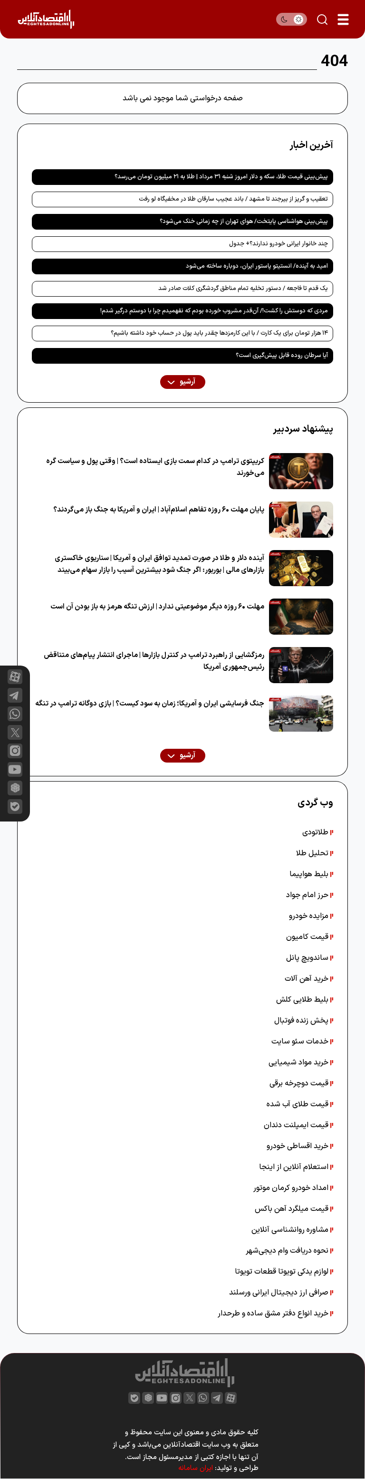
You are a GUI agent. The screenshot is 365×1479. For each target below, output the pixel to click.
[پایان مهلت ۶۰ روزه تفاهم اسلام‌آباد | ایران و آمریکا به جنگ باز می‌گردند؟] (301, 520)
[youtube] (15, 769)
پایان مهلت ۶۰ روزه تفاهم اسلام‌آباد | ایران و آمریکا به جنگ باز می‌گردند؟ (158, 509)
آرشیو (186, 382)
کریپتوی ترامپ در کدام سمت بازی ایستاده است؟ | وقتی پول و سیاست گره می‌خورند (155, 467)
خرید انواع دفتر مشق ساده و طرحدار (274, 1313)
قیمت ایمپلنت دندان (297, 1125)
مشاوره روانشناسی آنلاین (290, 1230)
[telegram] (15, 695)
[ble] (15, 806)
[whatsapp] (15, 713)
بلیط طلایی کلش (303, 999)
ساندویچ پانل (308, 958)
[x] (15, 732)
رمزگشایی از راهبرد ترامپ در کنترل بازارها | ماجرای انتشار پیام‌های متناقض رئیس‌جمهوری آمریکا (154, 661)
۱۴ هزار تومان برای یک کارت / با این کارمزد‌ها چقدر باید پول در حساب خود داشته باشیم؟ (219, 333)
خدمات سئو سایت (300, 1041)
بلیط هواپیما (309, 874)
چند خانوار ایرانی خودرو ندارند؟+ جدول (278, 244)
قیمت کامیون (308, 937)
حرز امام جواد (308, 895)
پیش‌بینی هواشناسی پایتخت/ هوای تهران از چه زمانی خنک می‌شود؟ (244, 221)
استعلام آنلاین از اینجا (294, 1167)
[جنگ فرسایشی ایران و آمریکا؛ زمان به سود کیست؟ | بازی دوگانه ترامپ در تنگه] (301, 714)
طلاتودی (316, 832)
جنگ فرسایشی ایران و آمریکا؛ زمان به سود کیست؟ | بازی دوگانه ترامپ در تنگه (149, 703)
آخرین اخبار (311, 145)
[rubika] (15, 788)
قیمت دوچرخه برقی (299, 1083)
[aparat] (15, 676)
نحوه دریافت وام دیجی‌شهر (288, 1251)
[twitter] (189, 1398)
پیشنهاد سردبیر (303, 429)
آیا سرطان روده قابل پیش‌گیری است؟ (282, 355)
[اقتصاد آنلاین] (46, 19)
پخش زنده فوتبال (302, 1020)
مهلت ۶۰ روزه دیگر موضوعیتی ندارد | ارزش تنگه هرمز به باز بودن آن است (157, 606)
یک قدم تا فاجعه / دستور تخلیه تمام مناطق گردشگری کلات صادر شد (243, 288)
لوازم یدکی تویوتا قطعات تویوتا (282, 1271)
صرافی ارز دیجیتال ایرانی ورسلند (279, 1292)
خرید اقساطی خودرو (298, 1146)
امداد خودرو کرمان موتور (291, 1188)
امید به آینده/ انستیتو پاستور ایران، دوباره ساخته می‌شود (257, 266)
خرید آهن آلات (307, 979)
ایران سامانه (195, 1468)
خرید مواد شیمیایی (299, 1062)
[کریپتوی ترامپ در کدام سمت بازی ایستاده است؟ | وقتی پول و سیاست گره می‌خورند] (301, 471)
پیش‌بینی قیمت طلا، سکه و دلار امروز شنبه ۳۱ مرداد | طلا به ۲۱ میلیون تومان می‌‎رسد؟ (221, 177)
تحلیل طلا (313, 853)
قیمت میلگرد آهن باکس (292, 1209)
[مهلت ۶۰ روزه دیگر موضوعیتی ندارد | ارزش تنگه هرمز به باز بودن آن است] (301, 617)
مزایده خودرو (309, 916)
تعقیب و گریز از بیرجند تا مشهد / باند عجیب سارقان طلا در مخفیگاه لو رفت (233, 199)
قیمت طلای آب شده (298, 1104)
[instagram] (15, 751)
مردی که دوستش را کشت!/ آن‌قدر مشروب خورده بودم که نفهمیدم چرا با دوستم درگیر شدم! (214, 311)
